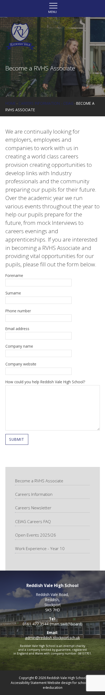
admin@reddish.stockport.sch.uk (52, 637)
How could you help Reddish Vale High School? (45, 381)
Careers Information (33, 494)
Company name (19, 346)
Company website (20, 364)
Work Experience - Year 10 (40, 548)
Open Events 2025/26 (35, 535)
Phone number (18, 310)
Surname (13, 293)
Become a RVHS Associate (39, 480)
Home (10, 103)
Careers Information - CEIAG (46, 103)
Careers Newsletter (33, 507)
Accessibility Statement (29, 682)
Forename (14, 275)
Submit (16, 439)
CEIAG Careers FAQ (33, 521)
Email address (17, 328)
